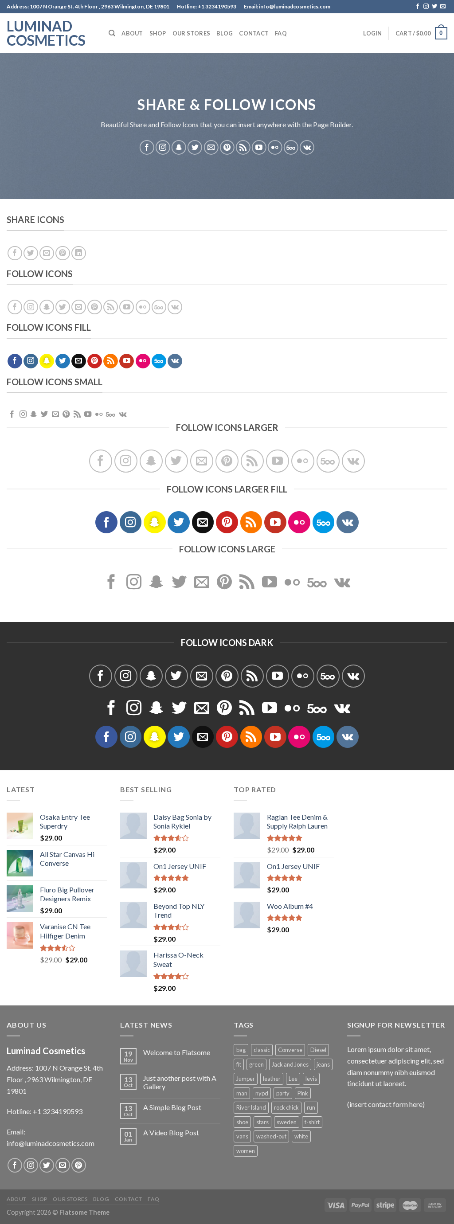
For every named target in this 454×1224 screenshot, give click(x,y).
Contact (254, 33)
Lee (293, 1078)
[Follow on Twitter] (434, 7)
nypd (261, 1093)
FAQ (281, 33)
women (245, 1150)
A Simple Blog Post (172, 1107)
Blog (224, 33)
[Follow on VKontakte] (307, 147)
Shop (157, 33)
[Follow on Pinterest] (227, 147)
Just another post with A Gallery (179, 1082)
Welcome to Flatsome (176, 1052)
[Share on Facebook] (15, 253)
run (311, 1107)
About (132, 33)
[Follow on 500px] (291, 147)
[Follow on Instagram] (426, 7)
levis (311, 1078)
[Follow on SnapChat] (179, 147)
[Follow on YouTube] (259, 147)
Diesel (318, 1049)
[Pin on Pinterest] (62, 253)
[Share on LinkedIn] (78, 253)
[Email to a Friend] (46, 253)
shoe (242, 1122)
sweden (287, 1122)
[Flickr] (275, 147)
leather (272, 1078)
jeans (323, 1064)
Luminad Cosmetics (46, 33)
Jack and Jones (290, 1064)
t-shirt (312, 1122)
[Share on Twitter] (30, 253)
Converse (290, 1049)
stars (262, 1122)
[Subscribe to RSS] (243, 147)
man (241, 1093)
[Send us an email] (443, 7)
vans (242, 1136)
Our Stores (191, 33)
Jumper (245, 1078)
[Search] (112, 33)
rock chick (286, 1107)
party (283, 1093)
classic (262, 1049)
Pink (302, 1093)
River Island (251, 1107)
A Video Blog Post (171, 1132)
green (256, 1064)
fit (238, 1064)
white (301, 1136)
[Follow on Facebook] (417, 7)
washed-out (271, 1136)
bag (241, 1049)
